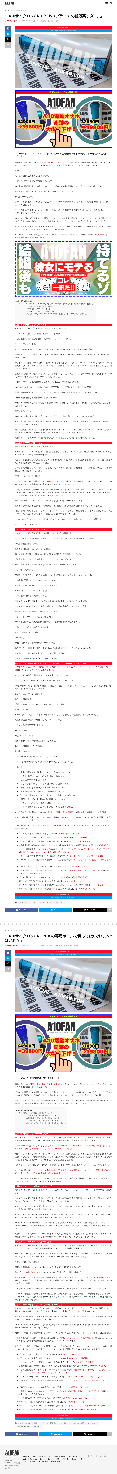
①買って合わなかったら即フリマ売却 (40, 306)
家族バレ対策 (55, 1461)
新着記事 (26, 1456)
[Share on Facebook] (8, 28)
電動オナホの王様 (96, 235)
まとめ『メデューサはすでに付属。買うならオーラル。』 (47, 1123)
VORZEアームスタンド (62, 852)
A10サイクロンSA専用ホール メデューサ (83, 1423)
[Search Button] (111, 3)
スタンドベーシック (76, 881)
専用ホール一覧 (77, 1459)
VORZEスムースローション (30, 852)
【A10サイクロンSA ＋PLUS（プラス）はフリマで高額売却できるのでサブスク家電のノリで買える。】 (58, 304)
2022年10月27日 (26, 21)
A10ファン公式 (12, 21)
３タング (86, 860)
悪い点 (50, 1459)
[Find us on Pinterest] (96, 1456)
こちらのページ (56, 825)
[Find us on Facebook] (88, 1456)
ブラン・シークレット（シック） (80, 856)
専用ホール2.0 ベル (80, 866)
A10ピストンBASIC (85, 841)
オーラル (46, 817)
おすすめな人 (72, 1456)
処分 (56, 902)
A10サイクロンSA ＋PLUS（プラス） (50, 162)
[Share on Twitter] (8, 39)
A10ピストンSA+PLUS (79, 837)
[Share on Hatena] (8, 34)
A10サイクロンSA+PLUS (69, 834)
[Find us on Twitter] (92, 1456)
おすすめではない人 (30, 1459)
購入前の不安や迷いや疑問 (19, 10)
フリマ (42, 902)
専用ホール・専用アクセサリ (20, 930)
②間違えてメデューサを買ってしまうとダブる (43, 1118)
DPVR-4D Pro (104, 845)
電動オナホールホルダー (95, 885)
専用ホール (37, 1426)
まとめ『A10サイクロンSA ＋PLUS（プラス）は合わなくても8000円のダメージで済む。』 (58, 314)
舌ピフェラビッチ (92, 870)
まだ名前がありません (74, 870)
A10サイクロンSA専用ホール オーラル (53, 1423)
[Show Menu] (106, 3)
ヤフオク (50, 902)
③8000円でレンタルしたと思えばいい (41, 311)
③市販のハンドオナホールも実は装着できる (43, 1120)
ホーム (7, 10)
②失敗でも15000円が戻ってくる (39, 309)
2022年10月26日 (26, 945)
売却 (62, 902)
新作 (34, 1456)
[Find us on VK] (101, 1456)
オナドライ (46, 852)
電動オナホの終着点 (65, 812)
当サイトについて (45, 1456)
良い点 (42, 1459)
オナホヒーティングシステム (99, 849)
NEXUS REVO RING (79, 877)
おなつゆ (99, 856)
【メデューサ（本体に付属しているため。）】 (37, 1113)
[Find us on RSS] (105, 1456)
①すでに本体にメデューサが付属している (42, 1115)
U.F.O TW (66, 877)
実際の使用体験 (60, 1456)
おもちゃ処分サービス (52, 481)
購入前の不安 (43, 1461)
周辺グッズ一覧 (30, 1461)
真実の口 (95, 860)
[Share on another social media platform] (8, 45)
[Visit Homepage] (9, 3)
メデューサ (100, 1084)
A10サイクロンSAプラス (27, 667)
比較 (57, 1459)
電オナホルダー (80, 849)
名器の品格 (98, 1277)
